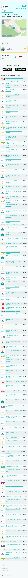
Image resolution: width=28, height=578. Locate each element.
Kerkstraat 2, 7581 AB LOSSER (13, 520)
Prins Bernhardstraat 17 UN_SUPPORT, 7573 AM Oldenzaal (12, 138)
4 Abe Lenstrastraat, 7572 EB (13, 350)
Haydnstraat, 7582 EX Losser (13, 496)
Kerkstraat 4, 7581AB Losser (13, 544)
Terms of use (5, 570)
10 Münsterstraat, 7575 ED (12, 399)
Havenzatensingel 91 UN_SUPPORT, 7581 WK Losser (14, 526)
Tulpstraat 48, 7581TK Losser (13, 480)
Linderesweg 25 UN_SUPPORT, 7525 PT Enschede (14, 417)
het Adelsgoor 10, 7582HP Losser (14, 486)
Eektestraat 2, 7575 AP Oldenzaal (14, 225)
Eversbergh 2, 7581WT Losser (13, 440)
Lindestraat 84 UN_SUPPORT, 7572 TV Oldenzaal (13, 262)
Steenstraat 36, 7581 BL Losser (13, 491)
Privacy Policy (5, 572)
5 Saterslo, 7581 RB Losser (12, 421)
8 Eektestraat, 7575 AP (11, 227)
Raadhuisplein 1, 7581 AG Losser (14, 541)
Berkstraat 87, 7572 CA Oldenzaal (14, 243)
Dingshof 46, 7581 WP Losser (13, 438)
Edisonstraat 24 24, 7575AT (13, 311)
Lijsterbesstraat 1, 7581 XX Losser (14, 530)
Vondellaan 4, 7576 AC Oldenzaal (14, 391)
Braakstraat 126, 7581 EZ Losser (14, 549)
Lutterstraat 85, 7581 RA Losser (14, 427)
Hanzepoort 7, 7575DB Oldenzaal (14, 381)
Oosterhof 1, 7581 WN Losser (13, 446)
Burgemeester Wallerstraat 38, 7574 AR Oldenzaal (13, 142)
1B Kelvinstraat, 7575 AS (12, 256)
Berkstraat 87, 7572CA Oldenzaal (14, 238)
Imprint (3, 567)
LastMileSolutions (7, 12)
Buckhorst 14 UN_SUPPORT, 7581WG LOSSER (13, 456)
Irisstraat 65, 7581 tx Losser (13, 466)
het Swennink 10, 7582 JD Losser (14, 460)
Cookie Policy (5, 568)
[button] (14, 57)
